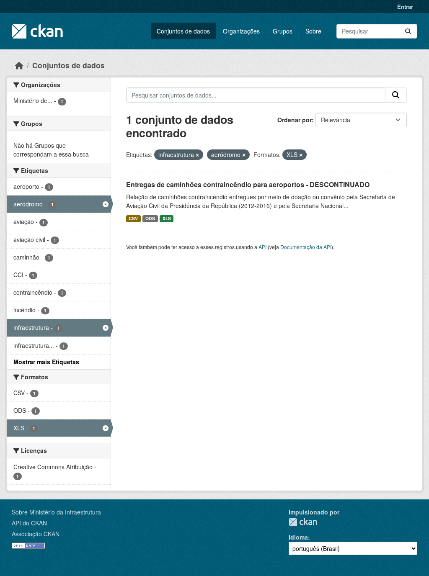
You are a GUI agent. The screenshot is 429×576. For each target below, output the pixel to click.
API (262, 246)
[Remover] (197, 155)
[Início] (19, 65)
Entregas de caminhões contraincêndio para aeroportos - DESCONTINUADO (248, 184)
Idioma (298, 537)
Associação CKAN (35, 534)
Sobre (313, 31)
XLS (167, 218)
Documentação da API (305, 246)
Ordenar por (294, 120)
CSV (133, 218)
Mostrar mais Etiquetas (46, 361)
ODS (150, 218)
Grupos (282, 31)
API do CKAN (29, 523)
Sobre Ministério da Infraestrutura (56, 512)
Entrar (405, 6)
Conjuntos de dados (183, 31)
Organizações (241, 31)
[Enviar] (408, 31)
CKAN (303, 521)
